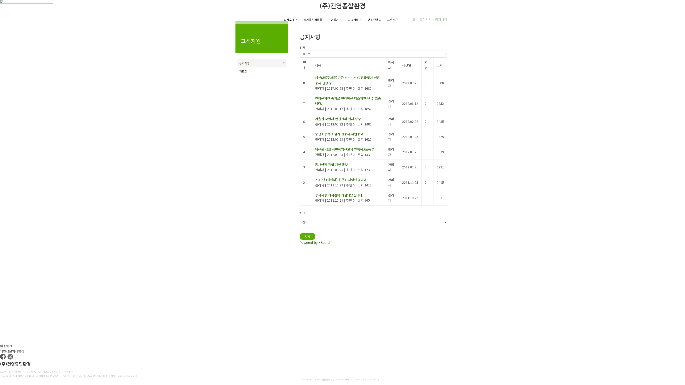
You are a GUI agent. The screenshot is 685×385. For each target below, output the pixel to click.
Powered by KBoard (315, 242)
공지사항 (244, 63)
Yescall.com (370, 379)
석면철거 (333, 19)
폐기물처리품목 (313, 19)
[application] (296, 19)
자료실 (243, 71)
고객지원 (392, 19)
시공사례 (353, 19)
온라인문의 (374, 19)
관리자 (380, 379)
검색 (307, 236)
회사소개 (289, 19)
